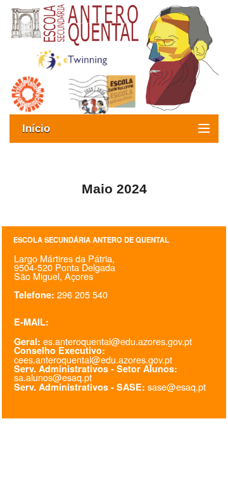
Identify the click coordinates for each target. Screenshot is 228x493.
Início (42, 129)
